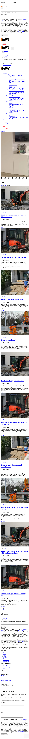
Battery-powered (9, 101)
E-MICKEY (11, 76)
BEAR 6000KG (12, 93)
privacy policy (21, 20)
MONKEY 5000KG (13, 94)
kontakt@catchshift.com (6, 680)
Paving (7, 74)
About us (5, 56)
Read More (3, 227)
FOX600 (10, 103)
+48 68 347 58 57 (7, 65)
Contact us (3, 131)
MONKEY (11, 112)
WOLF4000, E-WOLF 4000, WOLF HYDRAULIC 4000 (17, 111)
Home (2, 185)
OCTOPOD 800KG (13, 87)
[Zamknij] (2, 8)
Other (7, 113)
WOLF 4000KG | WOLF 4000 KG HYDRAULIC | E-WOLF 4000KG (16, 99)
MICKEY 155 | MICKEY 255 (15, 75)
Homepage (5, 51)
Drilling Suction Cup (13, 116)
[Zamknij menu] (12, 48)
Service (4, 53)
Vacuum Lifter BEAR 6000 (14, 97)
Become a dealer (6, 119)
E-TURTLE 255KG (13, 85)
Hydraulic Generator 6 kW (14, 115)
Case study (5, 54)
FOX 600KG (11, 86)
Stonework (8, 83)
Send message (4, 734)
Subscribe (3, 627)
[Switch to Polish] (4, 44)
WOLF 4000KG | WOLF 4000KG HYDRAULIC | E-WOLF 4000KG (16, 91)
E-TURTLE (11, 106)
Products (5, 52)
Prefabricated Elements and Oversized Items (15, 89)
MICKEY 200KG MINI (14, 77)
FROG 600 (11, 107)
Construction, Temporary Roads (13, 95)
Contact (5, 57)
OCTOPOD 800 (12, 109)
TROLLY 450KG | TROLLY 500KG (17, 81)
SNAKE (10, 82)
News (7, 124)
